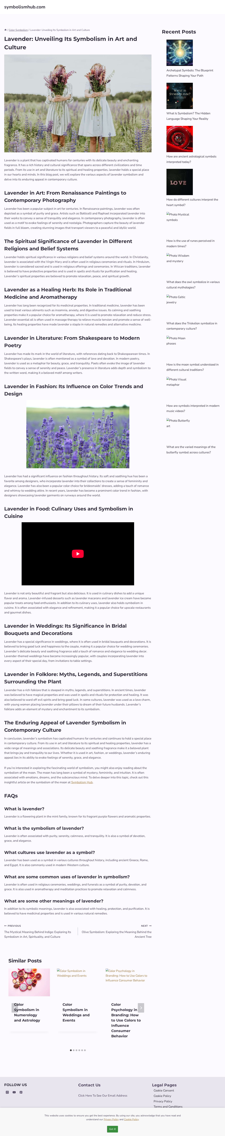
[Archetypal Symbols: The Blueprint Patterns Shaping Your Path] (179, 53)
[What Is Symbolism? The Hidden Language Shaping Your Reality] (179, 96)
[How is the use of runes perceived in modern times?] (179, 225)
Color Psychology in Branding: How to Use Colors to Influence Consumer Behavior (126, 1020)
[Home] (5, 30)
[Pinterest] (21, 1092)
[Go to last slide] (15, 1008)
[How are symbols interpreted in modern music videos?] (179, 390)
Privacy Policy (163, 1101)
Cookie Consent (164, 1090)
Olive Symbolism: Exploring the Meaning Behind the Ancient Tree (117, 931)
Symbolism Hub (82, 782)
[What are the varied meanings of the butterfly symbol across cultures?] (179, 431)
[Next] (141, 1008)
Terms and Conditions (168, 1107)
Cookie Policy (162, 1096)
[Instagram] (7, 1092)
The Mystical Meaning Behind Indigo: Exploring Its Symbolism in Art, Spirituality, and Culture (37, 931)
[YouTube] (14, 1092)
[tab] (71, 1050)
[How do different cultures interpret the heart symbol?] (179, 182)
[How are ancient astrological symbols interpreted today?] (179, 139)
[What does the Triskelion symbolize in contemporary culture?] (179, 308)
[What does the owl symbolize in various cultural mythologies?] (179, 266)
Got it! (112, 1129)
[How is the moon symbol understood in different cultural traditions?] (179, 349)
